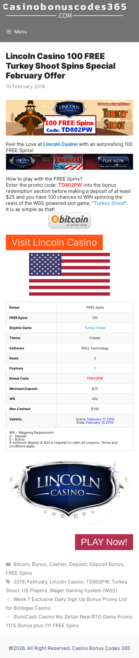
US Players (34, 590)
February (37, 582)
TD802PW (70, 185)
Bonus (39, 564)
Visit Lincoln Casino (54, 242)
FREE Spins (19, 573)
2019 (19, 582)
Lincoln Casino (60, 144)
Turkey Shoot (109, 203)
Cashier (58, 564)
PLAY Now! (104, 542)
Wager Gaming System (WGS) (83, 590)
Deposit (78, 564)
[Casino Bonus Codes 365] (64, 10)
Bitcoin (21, 564)
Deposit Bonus (106, 564)
